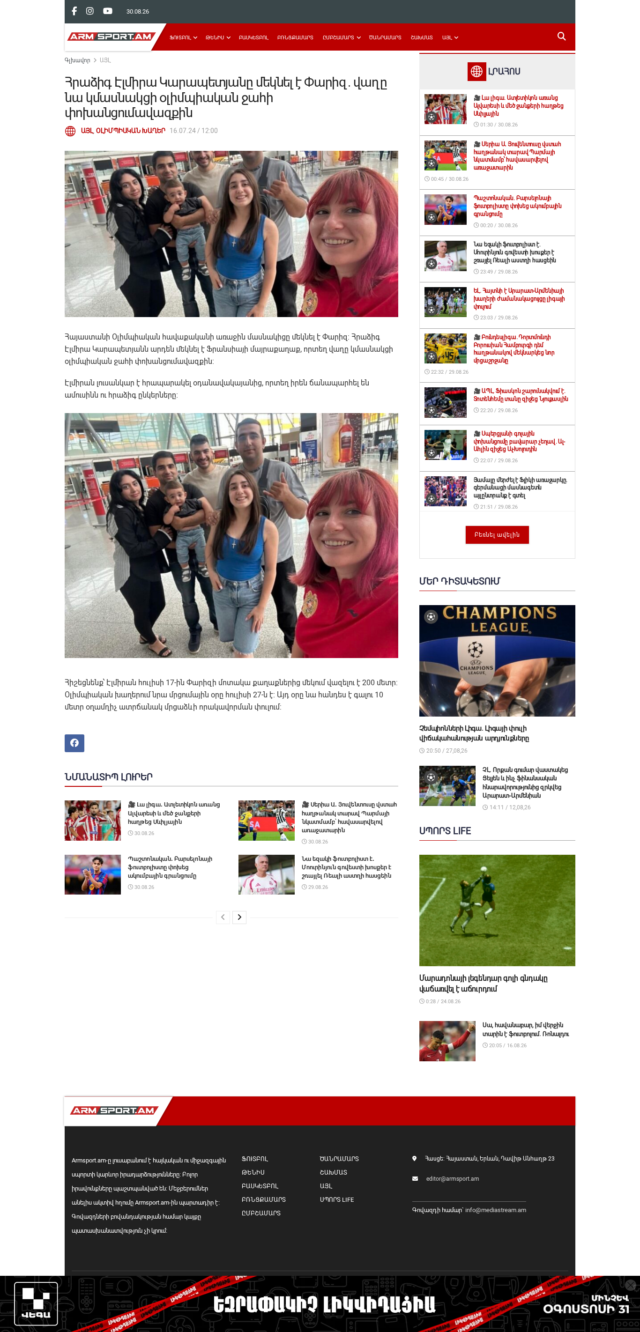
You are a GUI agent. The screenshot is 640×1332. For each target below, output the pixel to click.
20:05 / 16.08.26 (507, 1046)
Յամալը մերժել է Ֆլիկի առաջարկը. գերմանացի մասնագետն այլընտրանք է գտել (521, 488)
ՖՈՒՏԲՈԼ (180, 38)
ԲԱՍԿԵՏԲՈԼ (253, 38)
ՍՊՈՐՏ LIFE (337, 1199)
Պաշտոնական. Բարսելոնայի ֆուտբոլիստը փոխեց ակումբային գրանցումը (170, 867)
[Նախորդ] (223, 917)
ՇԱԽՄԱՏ (422, 38)
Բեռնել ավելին (497, 535)
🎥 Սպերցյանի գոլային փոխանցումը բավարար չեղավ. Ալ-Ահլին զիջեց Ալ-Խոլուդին (519, 441)
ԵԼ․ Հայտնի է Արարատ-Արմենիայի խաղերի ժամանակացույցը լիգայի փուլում (519, 299)
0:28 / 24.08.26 (442, 1002)
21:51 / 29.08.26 (498, 507)
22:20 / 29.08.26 (498, 410)
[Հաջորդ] (239, 917)
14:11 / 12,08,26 (509, 807)
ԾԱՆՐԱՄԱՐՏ (385, 38)
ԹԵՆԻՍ (215, 38)
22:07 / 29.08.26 (498, 461)
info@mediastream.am (495, 1210)
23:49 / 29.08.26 (498, 272)
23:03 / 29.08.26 (498, 318)
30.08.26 (143, 833)
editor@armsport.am (452, 1179)
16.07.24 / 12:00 (194, 130)
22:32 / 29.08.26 (449, 372)
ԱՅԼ (447, 38)
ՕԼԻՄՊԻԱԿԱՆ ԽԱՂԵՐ (130, 130)
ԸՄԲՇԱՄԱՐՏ (338, 38)
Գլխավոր (77, 60)
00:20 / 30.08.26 (498, 225)
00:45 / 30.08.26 (449, 179)
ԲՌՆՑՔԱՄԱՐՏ (295, 38)
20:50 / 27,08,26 (446, 750)
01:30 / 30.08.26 (498, 125)
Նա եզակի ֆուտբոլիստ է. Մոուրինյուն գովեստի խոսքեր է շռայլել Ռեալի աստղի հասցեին (346, 867)
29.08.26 (317, 887)
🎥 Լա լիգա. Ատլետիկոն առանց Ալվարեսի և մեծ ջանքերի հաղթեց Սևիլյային (174, 812)
